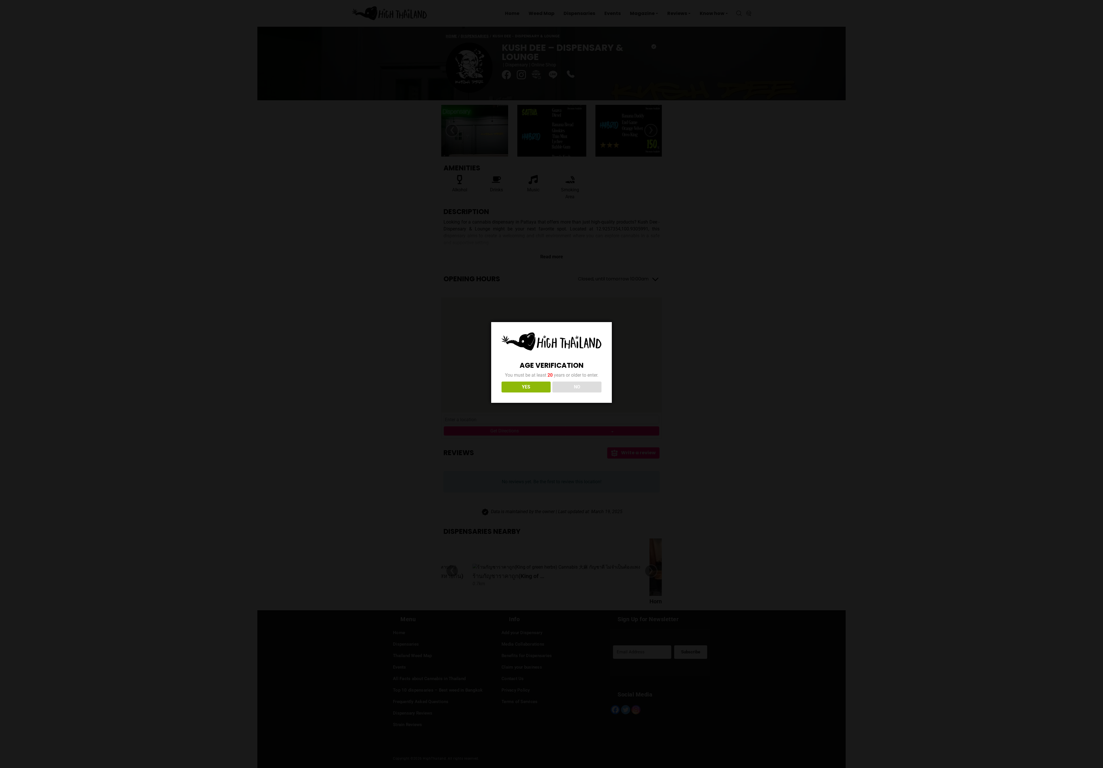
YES (526, 387)
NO (577, 387)
